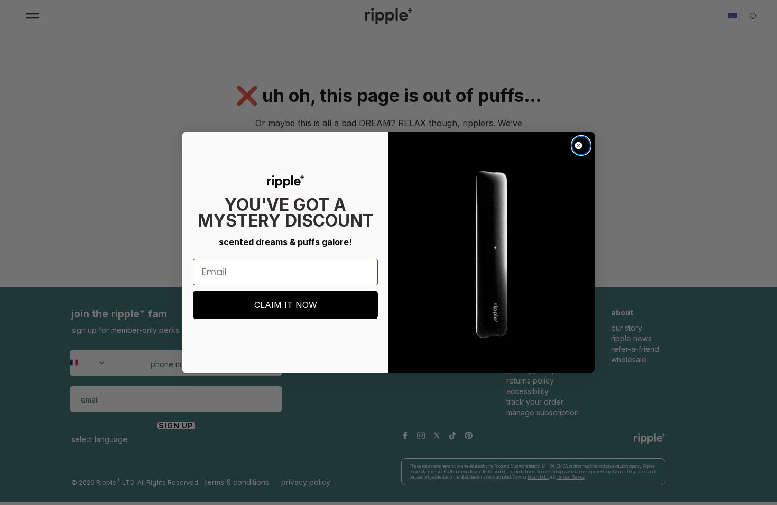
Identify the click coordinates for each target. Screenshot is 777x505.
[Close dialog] (581, 145)
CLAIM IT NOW (285, 305)
